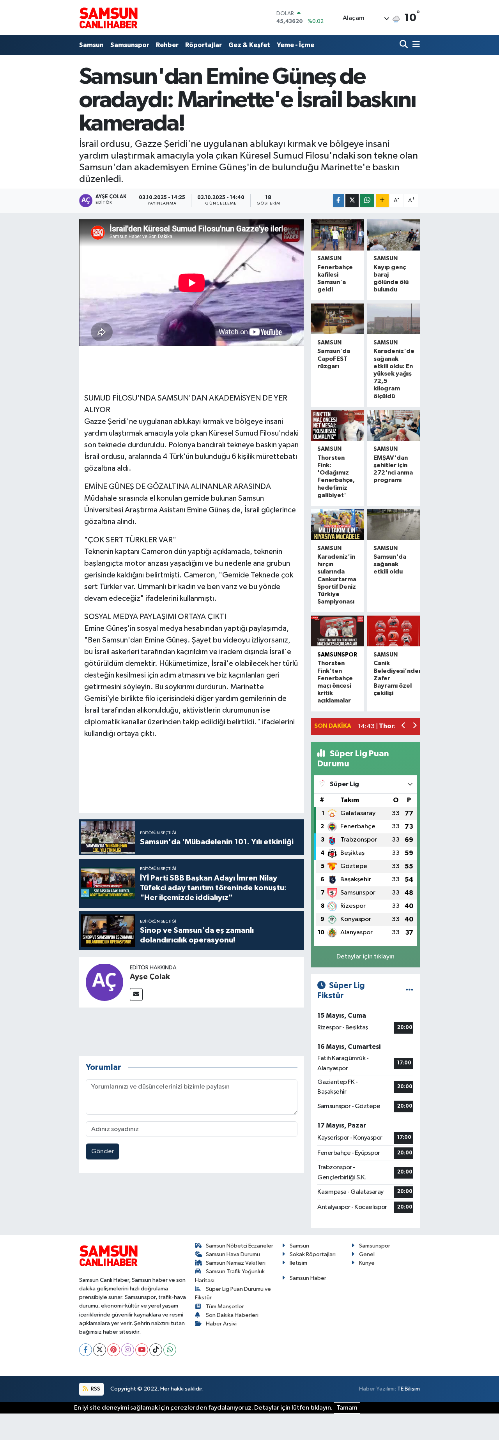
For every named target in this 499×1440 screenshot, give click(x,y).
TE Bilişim (408, 1389)
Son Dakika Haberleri (232, 1315)
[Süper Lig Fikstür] (409, 990)
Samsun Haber (308, 1278)
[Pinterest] (113, 1349)
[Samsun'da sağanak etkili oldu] (393, 524)
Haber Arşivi (221, 1324)
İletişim (298, 1263)
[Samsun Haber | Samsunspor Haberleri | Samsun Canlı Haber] (108, 18)
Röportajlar (203, 45)
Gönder (102, 1151)
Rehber (167, 45)
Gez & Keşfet (249, 45)
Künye (367, 1263)
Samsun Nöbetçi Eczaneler (239, 1246)
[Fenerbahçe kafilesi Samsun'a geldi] (337, 235)
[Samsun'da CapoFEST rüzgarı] (337, 319)
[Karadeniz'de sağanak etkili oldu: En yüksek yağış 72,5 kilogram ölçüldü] (393, 319)
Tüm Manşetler (225, 1306)
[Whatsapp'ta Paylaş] (367, 200)
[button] (404, 726)
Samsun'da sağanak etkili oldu (389, 564)
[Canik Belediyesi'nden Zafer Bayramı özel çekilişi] (393, 631)
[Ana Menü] (414, 45)
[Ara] (404, 45)
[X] (99, 1349)
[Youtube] (141, 1349)
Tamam (346, 1408)
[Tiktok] (155, 1349)
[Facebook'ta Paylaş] (338, 200)
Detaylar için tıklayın (365, 956)
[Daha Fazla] (382, 200)
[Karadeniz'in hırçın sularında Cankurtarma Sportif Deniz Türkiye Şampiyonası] (337, 524)
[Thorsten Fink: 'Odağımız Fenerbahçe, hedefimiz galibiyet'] (337, 425)
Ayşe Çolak (150, 977)
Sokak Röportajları (313, 1254)
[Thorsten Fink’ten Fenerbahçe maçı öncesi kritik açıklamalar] (337, 631)
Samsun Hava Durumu (233, 1254)
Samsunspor (129, 45)
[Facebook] (85, 1349)
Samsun (91, 45)
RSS (95, 1389)
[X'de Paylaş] (352, 200)
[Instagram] (127, 1349)
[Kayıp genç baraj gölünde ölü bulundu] (393, 235)
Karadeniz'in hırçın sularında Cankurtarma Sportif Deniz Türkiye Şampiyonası (336, 579)
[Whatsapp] (169, 1349)
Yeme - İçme (295, 45)
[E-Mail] (136, 994)
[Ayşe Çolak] (104, 982)
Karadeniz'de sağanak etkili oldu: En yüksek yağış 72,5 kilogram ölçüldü (393, 373)
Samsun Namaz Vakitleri (235, 1263)
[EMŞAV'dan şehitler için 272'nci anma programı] (393, 425)
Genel (367, 1254)
